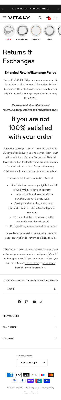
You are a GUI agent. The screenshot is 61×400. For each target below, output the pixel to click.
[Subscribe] (54, 289)
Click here (9, 249)
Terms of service (32, 392)
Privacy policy (48, 387)
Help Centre (32, 263)
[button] (4, 17)
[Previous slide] (2, 8)
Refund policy (32, 387)
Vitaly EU (19, 387)
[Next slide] (58, 8)
